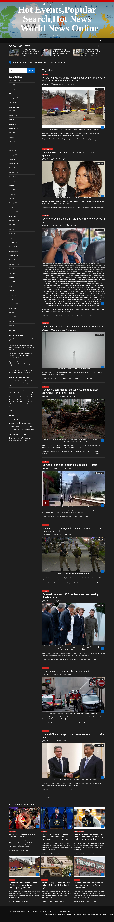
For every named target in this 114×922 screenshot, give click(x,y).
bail (52, 315)
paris (72, 723)
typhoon (44, 453)
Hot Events (45, 386)
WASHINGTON (14, 441)
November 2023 (14, 163)
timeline (77, 659)
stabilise (69, 789)
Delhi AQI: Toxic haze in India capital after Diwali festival (73, 326)
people (21, 432)
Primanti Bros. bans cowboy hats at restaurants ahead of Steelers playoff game (88, 885)
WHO (25, 441)
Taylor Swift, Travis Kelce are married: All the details (22, 835)
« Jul (10, 410)
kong (63, 451)
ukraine (17, 438)
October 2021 (13, 260)
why (28, 441)
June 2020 (12, 325)
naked (63, 583)
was (29, 438)
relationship (62, 789)
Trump (12, 438)
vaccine (25, 438)
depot (66, 516)
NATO (68, 659)
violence (82, 583)
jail (70, 315)
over (12, 432)
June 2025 (12, 119)
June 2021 (12, 277)
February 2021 (13, 295)
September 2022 (14, 220)
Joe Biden (22, 429)
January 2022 (13, 247)
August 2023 (13, 176)
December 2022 (13, 207)
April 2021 (12, 286)
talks (73, 789)
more (28, 429)
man (26, 429)
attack (59, 207)
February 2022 (13, 242)
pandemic (17, 432)
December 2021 (13, 251)
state (78, 583)
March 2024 (12, 150)
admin (48, 84)
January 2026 (13, 115)
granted (66, 315)
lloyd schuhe (57, 914)
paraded (73, 583)
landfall (67, 451)
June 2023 (12, 185)
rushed (44, 141)
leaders (53, 659)
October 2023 (13, 168)
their (29, 435)
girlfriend (68, 207)
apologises (54, 207)
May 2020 (12, 330)
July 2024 (12, 133)
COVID (24, 426)
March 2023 (12, 198)
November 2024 (14, 128)
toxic (78, 378)
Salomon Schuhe (90, 914)
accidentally (50, 139)
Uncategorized (13, 98)
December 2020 (13, 299)
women (88, 583)
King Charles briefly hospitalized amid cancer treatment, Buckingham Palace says (21, 383)
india (75, 378)
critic (54, 315)
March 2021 (12, 290)
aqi (51, 378)
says (25, 434)
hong (59, 451)
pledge (57, 789)
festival (67, 378)
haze (71, 378)
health (12, 429)
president (13, 434)
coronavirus (17, 426)
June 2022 (12, 229)
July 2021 (12, 273)
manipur (58, 583)
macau (72, 451)
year (17, 443)
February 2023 (13, 203)
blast (52, 723)
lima (76, 315)
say (22, 435)
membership (62, 659)
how (19, 429)
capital (55, 378)
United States (85, 207)
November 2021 (13, 255)
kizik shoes (110, 914)
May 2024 (12, 141)
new (32, 429)
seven (76, 723)
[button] (103, 46)
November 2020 (14, 304)
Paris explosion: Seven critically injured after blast (69, 671)
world (14, 443)
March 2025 (12, 124)
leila (73, 315)
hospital (64, 139)
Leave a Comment (99, 207)
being (60, 139)
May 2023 (12, 190)
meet (57, 659)
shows (78, 207)
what (21, 441)
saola (80, 451)
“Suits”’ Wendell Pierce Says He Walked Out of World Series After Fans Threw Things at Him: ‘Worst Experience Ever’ (94, 53)
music (73, 207)
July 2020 (12, 321)
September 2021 (14, 264)
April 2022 (12, 233)
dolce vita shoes (67, 914)
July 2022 (12, 225)
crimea (62, 516)
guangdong (54, 451)
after (56, 139)
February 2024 (13, 155)
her (15, 429)
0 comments (70, 84)
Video (91, 207)
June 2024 (12, 137)
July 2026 (12, 111)
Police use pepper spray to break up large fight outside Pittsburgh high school (55, 885)
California (28, 423)
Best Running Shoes (64, 911)
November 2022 (14, 212)
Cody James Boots (78, 914)
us (80, 789)
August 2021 (12, 268)
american (25, 420)
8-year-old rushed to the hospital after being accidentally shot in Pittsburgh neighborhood (20, 364)
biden (21, 423)
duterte (61, 315)
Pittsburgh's (86, 139)
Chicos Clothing (47, 914)
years (82, 315)
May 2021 (12, 282)
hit (72, 516)
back (16, 423)
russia (75, 516)
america (21, 420)
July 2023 (12, 181)
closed (57, 516)
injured (68, 723)
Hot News (45, 74)
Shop (10, 93)
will (31, 441)
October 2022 (13, 216)
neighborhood (72, 139)
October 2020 (13, 308)
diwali (63, 378)
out (9, 432)
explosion (62, 723)
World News (45, 215)
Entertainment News (47, 149)
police (25, 432)
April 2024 (12, 146)
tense (77, 789)
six (79, 315)
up (19, 438)
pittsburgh (80, 139)
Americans (12, 423)
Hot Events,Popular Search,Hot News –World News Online (57, 19)
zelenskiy (83, 659)
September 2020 (14, 312)
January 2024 (13, 159)
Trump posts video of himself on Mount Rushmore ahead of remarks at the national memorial (21, 347)
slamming (86, 451)
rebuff (73, 659)
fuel (70, 516)
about (11, 420)
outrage (68, 583)
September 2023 (14, 172)
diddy (63, 207)
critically (56, 723)
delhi (59, 378)
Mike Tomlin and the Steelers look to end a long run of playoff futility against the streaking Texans (21, 355)
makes (77, 451)
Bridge (52, 516)
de (58, 315)
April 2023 (12, 194)
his (16, 429)
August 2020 (13, 317)
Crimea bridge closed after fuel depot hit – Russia (69, 464)
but (25, 423)
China (52, 789)
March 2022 (12, 238)
